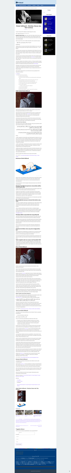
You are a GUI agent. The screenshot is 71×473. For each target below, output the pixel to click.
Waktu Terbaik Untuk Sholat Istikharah (26, 85)
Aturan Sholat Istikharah (22, 84)
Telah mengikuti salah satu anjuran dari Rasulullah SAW (27, 83)
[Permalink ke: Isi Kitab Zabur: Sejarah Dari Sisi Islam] (29, 412)
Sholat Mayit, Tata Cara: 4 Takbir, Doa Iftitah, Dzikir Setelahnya (30, 308)
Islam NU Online (19, 381)
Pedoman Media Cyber (19, 453)
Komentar (17, 434)
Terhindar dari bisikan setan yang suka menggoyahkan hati (28, 82)
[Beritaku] (19, 2)
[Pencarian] (54, 5)
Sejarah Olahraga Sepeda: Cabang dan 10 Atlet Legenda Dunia (36, 425)
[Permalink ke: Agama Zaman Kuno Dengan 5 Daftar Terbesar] (20, 412)
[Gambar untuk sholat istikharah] (21, 404)
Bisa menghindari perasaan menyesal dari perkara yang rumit (28, 79)
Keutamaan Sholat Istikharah (23, 76)
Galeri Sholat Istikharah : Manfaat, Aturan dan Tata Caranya (28, 89)
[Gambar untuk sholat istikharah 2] (21, 393)
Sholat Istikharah (28, 421)
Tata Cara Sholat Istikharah (23, 86)
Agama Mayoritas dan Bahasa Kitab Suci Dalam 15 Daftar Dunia (37, 416)
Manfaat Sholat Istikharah (23, 88)
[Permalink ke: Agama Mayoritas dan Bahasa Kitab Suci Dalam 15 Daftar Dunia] (38, 412)
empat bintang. (36, 63)
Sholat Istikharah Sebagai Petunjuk (34, 421)
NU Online (28, 113)
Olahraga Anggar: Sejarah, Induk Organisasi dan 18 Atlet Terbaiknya (22, 425)
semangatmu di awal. (19, 212)
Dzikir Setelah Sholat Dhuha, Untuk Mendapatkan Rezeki (29, 357)
